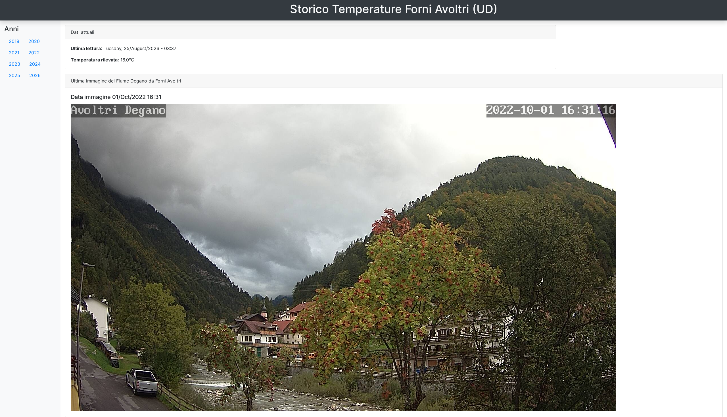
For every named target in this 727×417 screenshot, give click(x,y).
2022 (34, 52)
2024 (35, 64)
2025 (14, 75)
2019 (14, 41)
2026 (35, 75)
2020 (34, 41)
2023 (14, 64)
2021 (14, 52)
